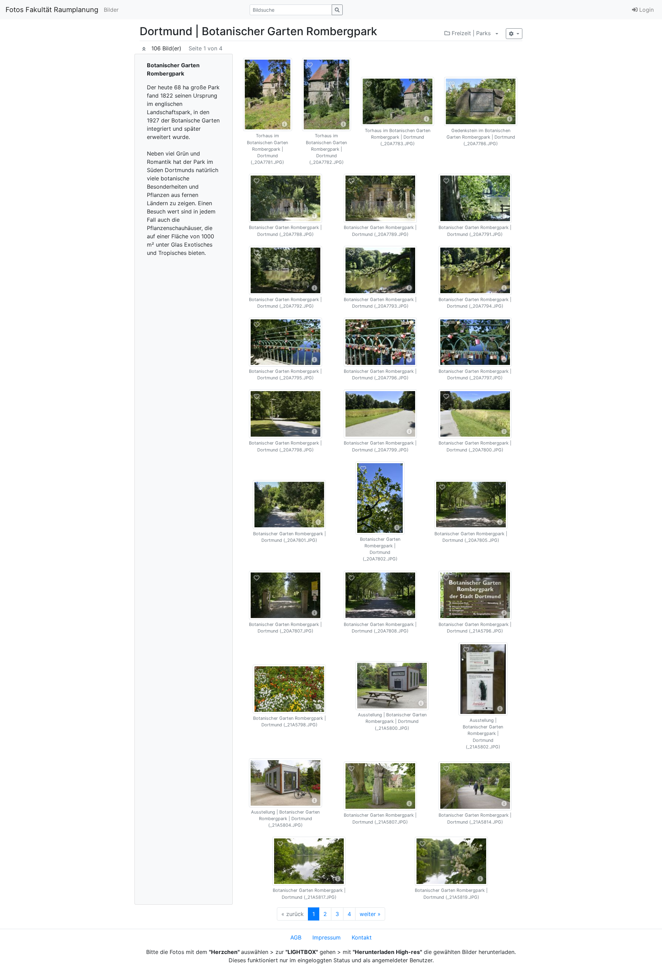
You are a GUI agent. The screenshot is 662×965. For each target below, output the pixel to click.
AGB (295, 937)
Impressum (326, 937)
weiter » (370, 914)
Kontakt (362, 937)
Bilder (111, 9)
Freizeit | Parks (470, 33)
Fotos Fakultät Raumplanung (52, 10)
